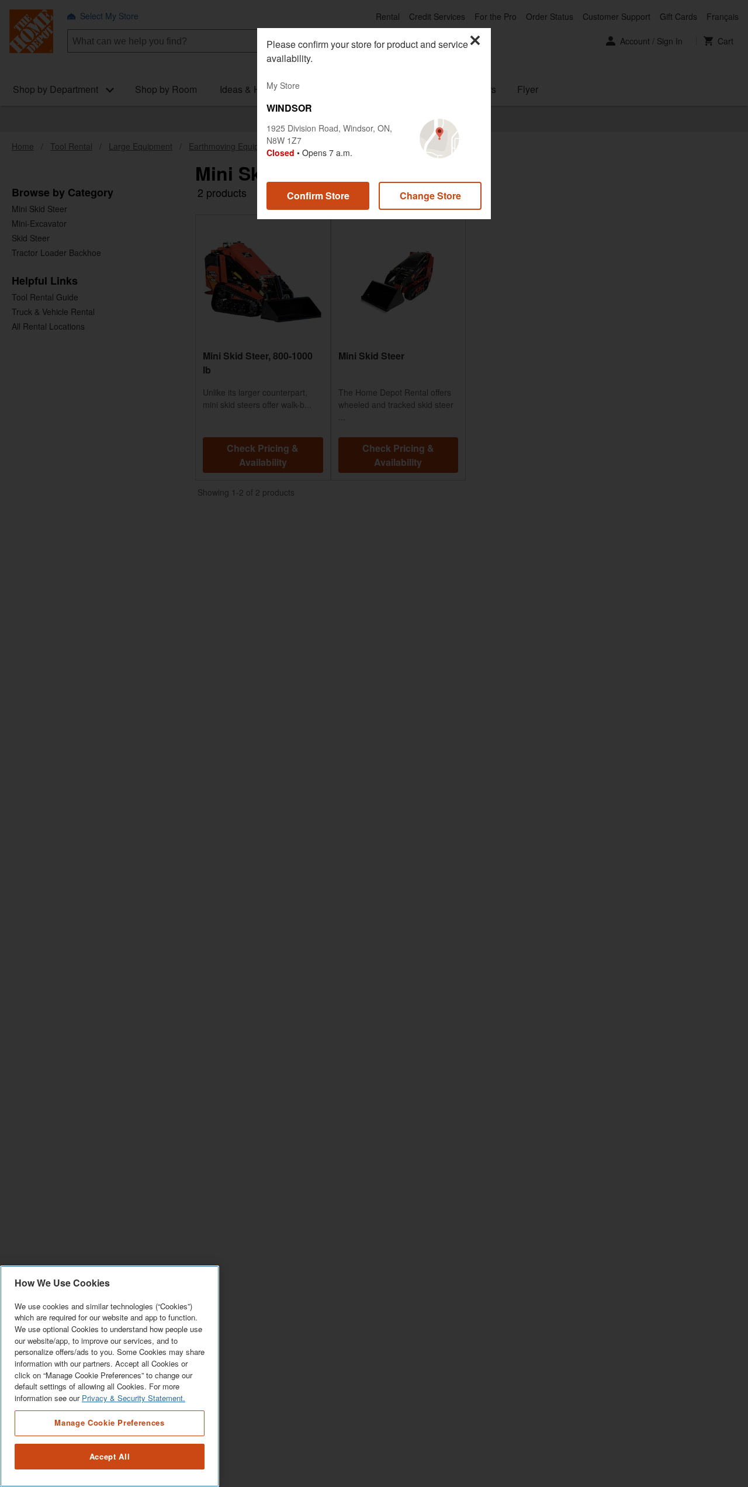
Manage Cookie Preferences (109, 1422)
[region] (109, 1376)
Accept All (109, 1456)
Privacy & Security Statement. (133, 1398)
